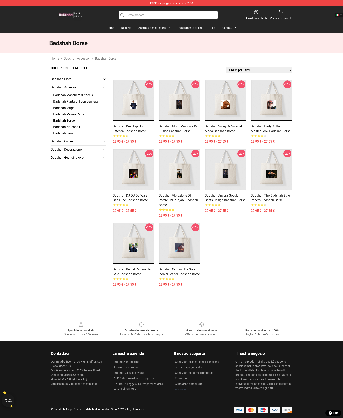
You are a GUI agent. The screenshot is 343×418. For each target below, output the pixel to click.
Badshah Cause (62, 141)
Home (55, 58)
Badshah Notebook (66, 127)
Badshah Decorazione (66, 149)
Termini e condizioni (126, 367)
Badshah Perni (63, 133)
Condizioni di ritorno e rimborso (194, 372)
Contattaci (181, 378)
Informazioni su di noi (127, 361)
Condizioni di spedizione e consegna (197, 361)
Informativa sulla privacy (129, 372)
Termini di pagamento (188, 367)
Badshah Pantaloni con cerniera (75, 101)
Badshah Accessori (77, 58)
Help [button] (335, 413)
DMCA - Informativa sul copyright (134, 378)
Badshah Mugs (63, 108)
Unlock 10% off (8, 400)
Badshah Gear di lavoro (67, 157)
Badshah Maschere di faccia (73, 95)
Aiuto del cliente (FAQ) (188, 384)
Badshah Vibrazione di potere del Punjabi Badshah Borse (178, 200)
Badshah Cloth (61, 79)
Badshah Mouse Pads (68, 114)
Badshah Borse (105, 58)
